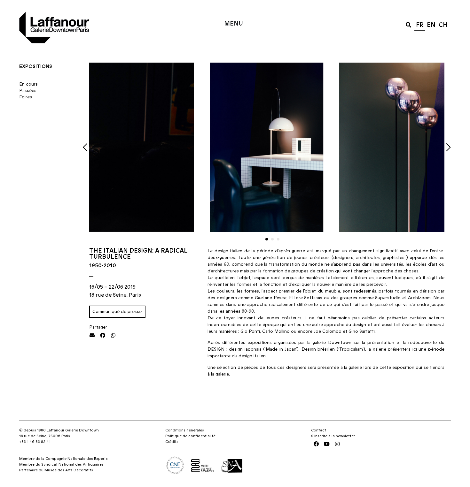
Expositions (35, 66)
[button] (408, 24)
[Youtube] (327, 444)
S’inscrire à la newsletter (333, 436)
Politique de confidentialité (190, 436)
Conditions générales (184, 430)
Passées (27, 90)
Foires (25, 97)
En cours (28, 84)
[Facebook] (316, 444)
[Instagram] (337, 444)
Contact (318, 430)
